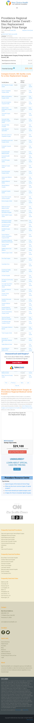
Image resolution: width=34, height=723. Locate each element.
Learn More (17, 362)
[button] (17, 353)
